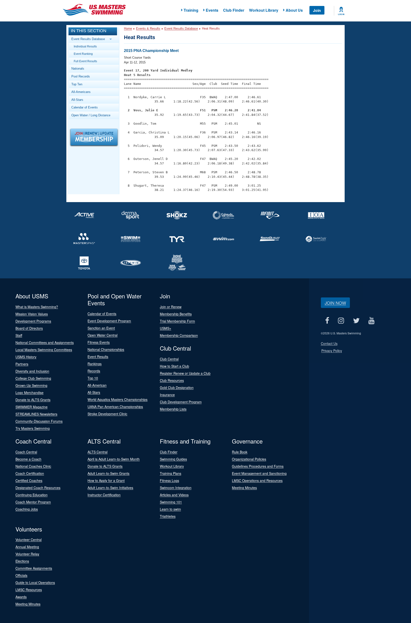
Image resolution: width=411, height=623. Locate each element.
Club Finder (233, 10)
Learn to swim (170, 509)
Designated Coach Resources (37, 487)
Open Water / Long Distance (90, 115)
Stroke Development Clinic (107, 413)
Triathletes (168, 516)
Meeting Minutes (244, 487)
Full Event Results (85, 61)
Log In (341, 14)
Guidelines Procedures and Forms (258, 466)
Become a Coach (28, 459)
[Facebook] (327, 320)
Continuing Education (31, 494)
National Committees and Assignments (44, 342)
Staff (18, 335)
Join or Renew (170, 306)
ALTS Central (98, 451)
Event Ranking (83, 53)
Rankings (95, 363)
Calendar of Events (84, 107)
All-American (97, 385)
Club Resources (172, 380)
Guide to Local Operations (35, 582)
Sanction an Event (101, 328)
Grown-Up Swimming (31, 385)
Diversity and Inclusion (32, 371)
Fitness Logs (169, 480)
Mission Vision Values (31, 314)
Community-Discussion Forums (39, 421)
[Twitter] (356, 320)
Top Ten (76, 84)
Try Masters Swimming (32, 428)
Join (317, 10)
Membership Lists (173, 409)
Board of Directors (29, 328)
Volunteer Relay (27, 554)
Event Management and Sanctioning (259, 473)
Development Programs (33, 321)
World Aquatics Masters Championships (117, 399)
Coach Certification (29, 473)
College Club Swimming (33, 378)
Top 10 (93, 378)
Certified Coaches (28, 480)
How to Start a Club (174, 366)
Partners (21, 364)
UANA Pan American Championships (115, 406)
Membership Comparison (179, 335)
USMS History (25, 356)
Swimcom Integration (175, 487)
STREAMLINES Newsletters (36, 414)
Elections (22, 561)
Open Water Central (102, 335)
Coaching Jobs (26, 509)
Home (128, 28)
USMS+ (165, 328)
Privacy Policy (331, 350)
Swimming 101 (171, 502)
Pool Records (80, 76)
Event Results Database (181, 28)
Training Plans (170, 473)
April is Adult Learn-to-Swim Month (114, 459)
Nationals (77, 68)
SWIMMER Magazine (31, 406)
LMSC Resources (28, 589)
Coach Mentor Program (33, 502)
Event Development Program (109, 320)
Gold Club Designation (177, 387)
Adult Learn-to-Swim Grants (108, 473)
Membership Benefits (176, 314)
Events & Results (148, 28)
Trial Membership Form (177, 321)
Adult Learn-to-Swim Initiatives (110, 487)
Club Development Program (181, 401)
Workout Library (263, 10)
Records (94, 370)
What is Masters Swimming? (36, 306)
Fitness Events (99, 342)
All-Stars (77, 100)
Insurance (167, 394)
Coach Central (26, 451)
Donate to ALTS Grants (32, 399)
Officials (21, 575)
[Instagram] (341, 320)
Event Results (98, 356)
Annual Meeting (27, 546)
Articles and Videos (174, 494)
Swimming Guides (173, 459)
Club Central (169, 359)
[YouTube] (372, 320)
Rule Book (239, 451)
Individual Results (85, 46)
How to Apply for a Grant (106, 480)
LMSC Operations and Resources (257, 480)
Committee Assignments (33, 568)
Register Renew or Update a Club (185, 373)
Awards (21, 596)
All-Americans (81, 92)
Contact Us (329, 343)
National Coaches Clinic (33, 466)
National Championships (106, 349)
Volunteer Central (28, 539)
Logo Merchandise (29, 392)
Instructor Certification (104, 494)
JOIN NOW (335, 303)
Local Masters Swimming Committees (43, 349)
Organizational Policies (249, 459)
